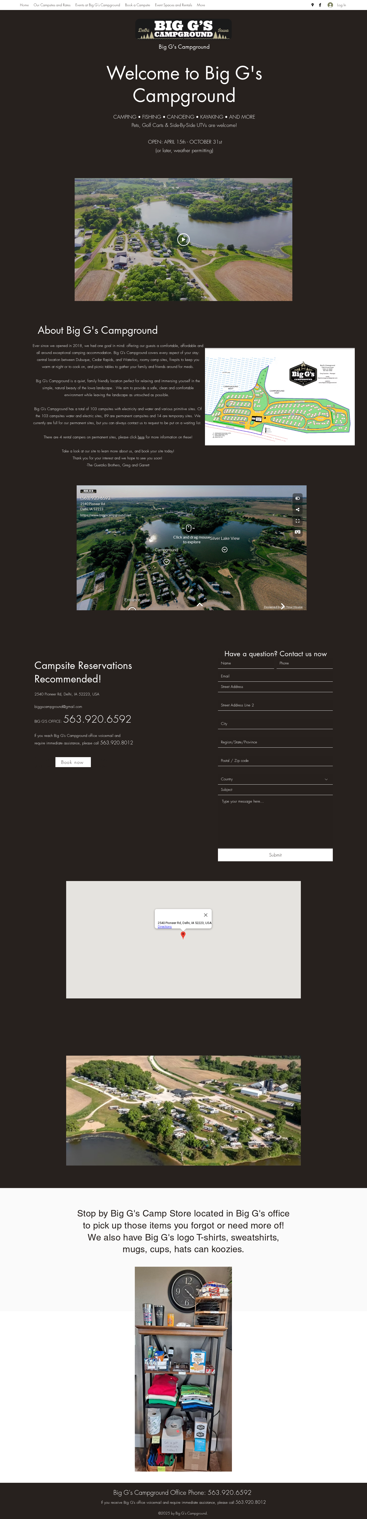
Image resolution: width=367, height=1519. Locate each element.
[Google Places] (312, 4)
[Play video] (183, 239)
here (141, 437)
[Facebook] (320, 4)
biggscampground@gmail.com (58, 706)
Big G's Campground (184, 46)
